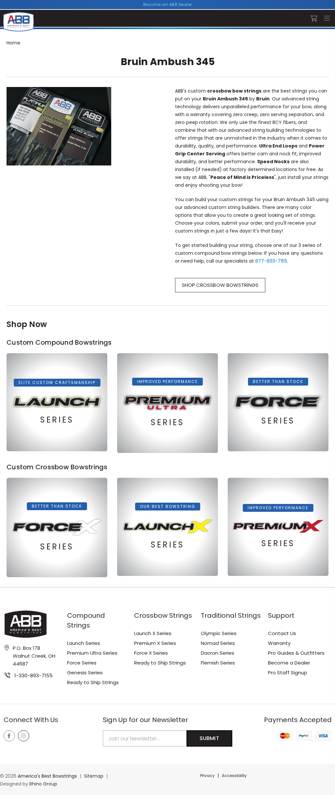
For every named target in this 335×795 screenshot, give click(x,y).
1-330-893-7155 (33, 675)
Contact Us (282, 633)
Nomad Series (218, 643)
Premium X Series (155, 643)
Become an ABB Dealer (167, 4)
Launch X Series (152, 633)
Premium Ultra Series (92, 652)
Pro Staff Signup (287, 672)
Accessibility (234, 775)
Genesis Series (85, 672)
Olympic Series (219, 633)
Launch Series (83, 643)
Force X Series (151, 652)
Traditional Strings (231, 615)
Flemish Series (218, 662)
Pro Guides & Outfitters (296, 652)
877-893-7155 (271, 261)
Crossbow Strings (163, 615)
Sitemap (93, 776)
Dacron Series (217, 652)
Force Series (82, 662)
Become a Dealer (289, 662)
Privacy (207, 775)
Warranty (279, 643)
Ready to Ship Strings (93, 682)
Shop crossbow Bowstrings (220, 285)
